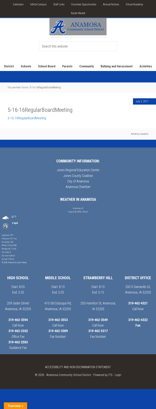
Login (118, 375)
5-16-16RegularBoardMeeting (27, 118)
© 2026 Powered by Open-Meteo (14, 262)
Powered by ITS (102, 375)
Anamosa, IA (78, 208)
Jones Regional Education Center (78, 170)
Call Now (18, 325)
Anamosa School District (78, 27)
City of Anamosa (78, 181)
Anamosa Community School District (68, 375)
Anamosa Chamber (78, 187)
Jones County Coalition (78, 176)
